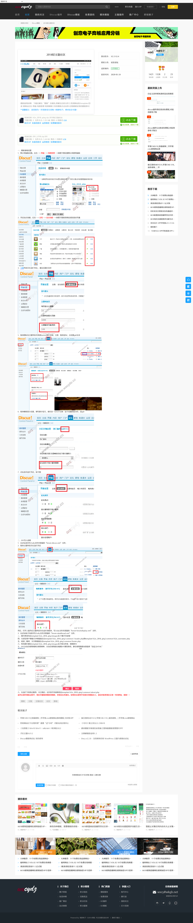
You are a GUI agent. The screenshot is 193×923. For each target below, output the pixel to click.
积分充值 (128, 7)
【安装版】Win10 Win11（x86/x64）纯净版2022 (40, 728)
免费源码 (90, 15)
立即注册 (97, 775)
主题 (22, 268)
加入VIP (138, 7)
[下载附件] (128, 120)
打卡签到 (125, 906)
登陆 (163, 7)
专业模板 (55, 830)
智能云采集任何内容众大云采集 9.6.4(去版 (164, 826)
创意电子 (16, 23)
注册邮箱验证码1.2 (89, 733)
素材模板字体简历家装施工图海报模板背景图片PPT (102, 728)
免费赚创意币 (56, 123)
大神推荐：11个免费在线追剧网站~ (162, 195)
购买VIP (27, 123)
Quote (55, 765)
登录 (91, 775)
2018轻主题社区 (49, 23)
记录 (65, 120)
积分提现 (83, 906)
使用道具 (128, 746)
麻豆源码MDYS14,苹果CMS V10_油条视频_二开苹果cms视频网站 (108, 718)
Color (43, 765)
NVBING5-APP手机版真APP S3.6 (162, 231)
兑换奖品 (83, 897)
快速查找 (150, 7)
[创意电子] (23, 8)
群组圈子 (148, 15)
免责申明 (63, 897)
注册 (172, 7)
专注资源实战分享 (102, 917)
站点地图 (63, 906)
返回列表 (135, 754)
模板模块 (104, 892)
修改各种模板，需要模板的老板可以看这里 (68, 826)
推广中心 (134, 15)
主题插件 (119, 15)
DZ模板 (104, 906)
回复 (25, 747)
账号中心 (125, 892)
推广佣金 (63, 901)
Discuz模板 (73, 15)
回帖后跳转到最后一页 (69, 785)
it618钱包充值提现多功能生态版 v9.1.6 (164, 219)
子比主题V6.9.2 (26, 733)
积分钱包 (83, 892)
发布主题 (23, 754)
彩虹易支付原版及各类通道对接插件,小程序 (165, 211)
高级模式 (132, 765)
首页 (17, 15)
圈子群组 (63, 892)
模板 (23, 701)
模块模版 (104, 15)
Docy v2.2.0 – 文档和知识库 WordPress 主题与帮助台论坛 (105, 739)
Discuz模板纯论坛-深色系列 (31, 739)
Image (47, 765)
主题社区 (39, 701)
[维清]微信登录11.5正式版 (159, 203)
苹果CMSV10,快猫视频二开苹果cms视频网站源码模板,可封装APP (46, 718)
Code (59, 765)
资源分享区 (24, 23)
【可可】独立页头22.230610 (93, 723)
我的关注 (40, 15)
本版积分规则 (132, 785)
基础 (55, 701)
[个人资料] (151, 55)
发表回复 (40, 785)
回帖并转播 (52, 785)
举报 (137, 746)
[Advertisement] (161, 277)
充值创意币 (37, 123)
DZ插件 (104, 901)
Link (51, 765)
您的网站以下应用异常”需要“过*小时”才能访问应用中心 (44, 723)
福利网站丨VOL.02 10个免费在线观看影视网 (166, 199)
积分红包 (83, 901)
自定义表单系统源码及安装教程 (160, 94)
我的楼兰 (152, 227)
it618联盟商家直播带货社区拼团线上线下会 (165, 215)
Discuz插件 (56, 15)
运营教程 (46, 123)
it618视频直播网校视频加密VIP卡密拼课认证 (166, 207)
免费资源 (104, 897)
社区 (27, 15)
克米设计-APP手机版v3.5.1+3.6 (161, 223)
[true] (106, 7)
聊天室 (124, 897)
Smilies (62, 765)
